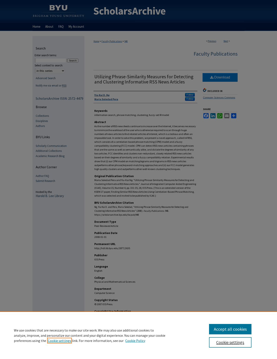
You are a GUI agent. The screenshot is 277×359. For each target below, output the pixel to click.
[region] (138, 335)
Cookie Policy (135, 340)
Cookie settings (59, 340)
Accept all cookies (230, 329)
